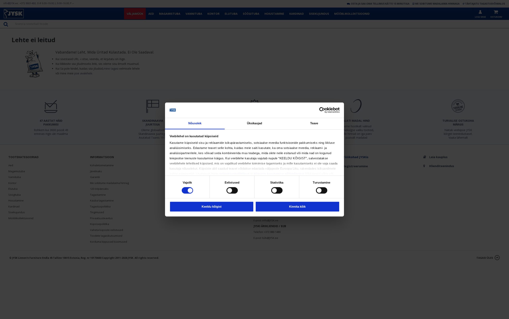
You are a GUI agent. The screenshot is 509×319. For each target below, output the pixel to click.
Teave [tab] (314, 123)
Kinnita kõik (297, 206)
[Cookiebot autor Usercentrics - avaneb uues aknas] (322, 110)
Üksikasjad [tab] (254, 123)
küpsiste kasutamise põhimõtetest (279, 173)
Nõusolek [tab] (195, 123)
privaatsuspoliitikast (234, 173)
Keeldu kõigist (211, 206)
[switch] (232, 190)
